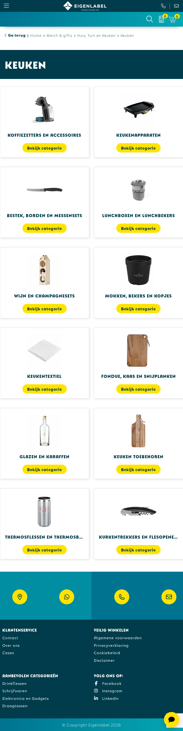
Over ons (11, 645)
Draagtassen (15, 705)
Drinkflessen (14, 683)
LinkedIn (110, 698)
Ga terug (17, 34)
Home (35, 35)
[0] (161, 19)
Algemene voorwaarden (118, 637)
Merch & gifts (59, 35)
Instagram (111, 690)
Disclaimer (104, 660)
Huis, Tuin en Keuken (96, 35)
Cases (8, 652)
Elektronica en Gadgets (25, 698)
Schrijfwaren (14, 690)
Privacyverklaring (111, 645)
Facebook (111, 683)
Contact (10, 637)
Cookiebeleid (107, 652)
